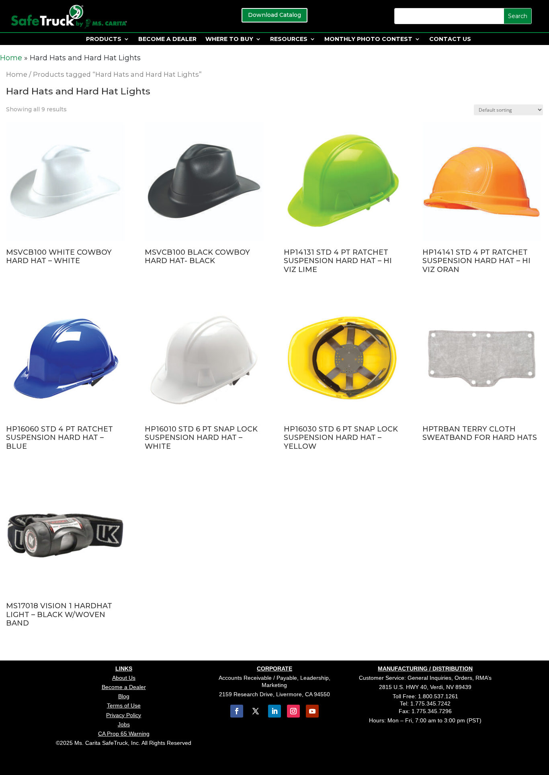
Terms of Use (124, 705)
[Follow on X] (255, 711)
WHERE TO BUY (229, 39)
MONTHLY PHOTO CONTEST (368, 39)
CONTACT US (450, 39)
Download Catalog (274, 14)
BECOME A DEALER (167, 39)
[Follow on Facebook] (236, 711)
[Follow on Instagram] (293, 711)
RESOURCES (288, 39)
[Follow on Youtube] (312, 711)
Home (11, 57)
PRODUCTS (103, 39)
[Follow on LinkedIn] (274, 711)
